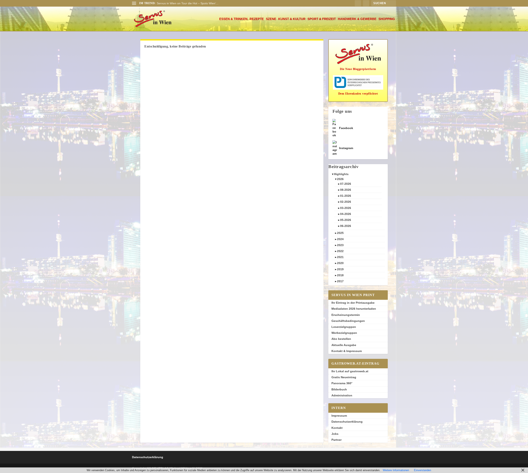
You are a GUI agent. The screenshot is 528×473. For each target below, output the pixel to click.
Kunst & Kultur (291, 19)
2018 (340, 275)
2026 (340, 179)
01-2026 (345, 195)
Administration (341, 395)
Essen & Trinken (233, 19)
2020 (340, 263)
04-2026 (345, 214)
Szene (271, 19)
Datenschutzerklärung (347, 421)
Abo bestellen (341, 338)
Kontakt (337, 427)
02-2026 (345, 201)
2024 (340, 239)
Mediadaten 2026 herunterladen (353, 308)
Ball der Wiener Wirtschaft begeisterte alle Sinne (188, 3)
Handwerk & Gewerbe (357, 19)
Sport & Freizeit (322, 19)
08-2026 (345, 189)
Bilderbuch (339, 389)
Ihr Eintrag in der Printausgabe (353, 302)
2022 (340, 251)
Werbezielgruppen (344, 332)
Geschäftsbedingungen (348, 320)
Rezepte (257, 19)
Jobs (334, 433)
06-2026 (345, 226)
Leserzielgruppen (343, 326)
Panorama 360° (341, 383)
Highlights (341, 174)
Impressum (339, 415)
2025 (340, 233)
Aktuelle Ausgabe (343, 345)
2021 (340, 257)
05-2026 (345, 220)
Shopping (386, 19)
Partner (336, 439)
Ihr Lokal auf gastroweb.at (349, 371)
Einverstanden (422, 470)
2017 (340, 281)
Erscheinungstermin (345, 315)
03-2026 (345, 208)
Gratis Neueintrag (343, 377)
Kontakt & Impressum (346, 351)
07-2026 (345, 183)
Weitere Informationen (396, 470)
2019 (340, 269)
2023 (340, 245)
